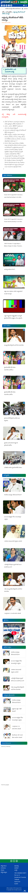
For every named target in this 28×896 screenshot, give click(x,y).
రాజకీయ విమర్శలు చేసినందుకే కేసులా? (9, 9)
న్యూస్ (15, 870)
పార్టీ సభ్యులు (4, 872)
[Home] (14, 2)
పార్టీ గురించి (3, 866)
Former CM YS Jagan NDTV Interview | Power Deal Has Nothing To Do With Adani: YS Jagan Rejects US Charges (13, 221)
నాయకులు (3, 868)
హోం (3, 12)
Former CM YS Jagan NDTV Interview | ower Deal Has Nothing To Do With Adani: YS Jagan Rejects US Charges (13, 197)
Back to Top (25, 890)
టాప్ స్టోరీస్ (9, 12)
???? (23, 5)
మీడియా (16, 868)
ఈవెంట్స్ (16, 866)
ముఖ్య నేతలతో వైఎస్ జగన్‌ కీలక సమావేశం (14, 345)
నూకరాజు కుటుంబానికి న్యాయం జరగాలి (13, 541)
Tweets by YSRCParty (5, 747)
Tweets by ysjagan (5, 785)
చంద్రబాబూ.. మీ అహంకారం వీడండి (12, 613)
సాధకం (2, 870)
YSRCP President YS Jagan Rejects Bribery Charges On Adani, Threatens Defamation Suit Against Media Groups (13, 246)
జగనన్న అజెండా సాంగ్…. (10, 269)
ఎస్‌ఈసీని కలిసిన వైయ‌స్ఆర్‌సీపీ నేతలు (13, 468)
